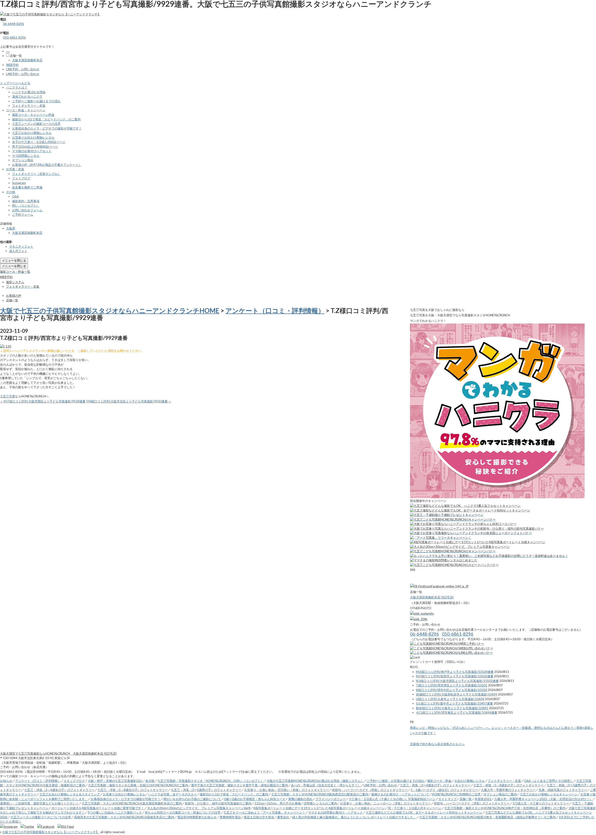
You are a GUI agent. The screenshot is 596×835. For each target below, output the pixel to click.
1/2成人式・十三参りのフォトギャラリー (541, 803)
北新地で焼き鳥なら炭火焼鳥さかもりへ (437, 744)
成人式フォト (18, 251)
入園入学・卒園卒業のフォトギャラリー (508, 790)
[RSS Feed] (66, 826)
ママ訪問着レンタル (25, 155)
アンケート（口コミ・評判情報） (275, 310)
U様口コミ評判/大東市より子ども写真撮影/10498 (450, 699)
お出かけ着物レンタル (469, 781)
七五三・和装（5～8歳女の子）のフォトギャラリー (508, 785)
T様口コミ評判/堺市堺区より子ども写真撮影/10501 (451, 685)
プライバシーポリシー (330, 799)
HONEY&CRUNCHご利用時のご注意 (456, 794)
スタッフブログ (74, 781)
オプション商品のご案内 (500, 794)
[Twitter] (28, 826)
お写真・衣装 (15, 169)
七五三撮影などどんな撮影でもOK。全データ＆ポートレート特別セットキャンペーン (424, 812)
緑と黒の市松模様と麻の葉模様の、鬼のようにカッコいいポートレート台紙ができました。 (354, 817)
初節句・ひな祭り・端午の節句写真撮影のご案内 (218, 803)
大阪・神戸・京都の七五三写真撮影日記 (115, 781)
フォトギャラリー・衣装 (28, 105)
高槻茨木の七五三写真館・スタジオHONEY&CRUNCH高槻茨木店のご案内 (124, 817)
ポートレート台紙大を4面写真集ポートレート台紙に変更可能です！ (97, 808)
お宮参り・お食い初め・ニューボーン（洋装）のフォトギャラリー (385, 803)
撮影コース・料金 (439, 781)
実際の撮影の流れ (300, 799)
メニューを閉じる (14, 260)
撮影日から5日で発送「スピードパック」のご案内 (46, 119)
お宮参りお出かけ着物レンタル (33, 137)
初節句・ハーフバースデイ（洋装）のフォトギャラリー (472, 803)
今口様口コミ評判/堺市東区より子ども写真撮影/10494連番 (456, 712)
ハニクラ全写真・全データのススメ (172, 794)
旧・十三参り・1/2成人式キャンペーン (414, 808)
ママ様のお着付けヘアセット (31, 151)
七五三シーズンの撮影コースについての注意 (40, 817)
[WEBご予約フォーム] (447, 643)
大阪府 (10, 228)
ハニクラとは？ (16, 87)
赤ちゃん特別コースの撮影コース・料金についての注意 (182, 812)
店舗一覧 (16, 56)
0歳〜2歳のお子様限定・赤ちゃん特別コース (254, 799)
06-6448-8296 (13, 24)
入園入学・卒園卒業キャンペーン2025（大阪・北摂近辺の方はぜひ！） (543, 799)
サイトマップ (447, 799)
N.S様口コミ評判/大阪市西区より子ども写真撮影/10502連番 (457, 681)
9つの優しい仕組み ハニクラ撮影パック (115, 812)
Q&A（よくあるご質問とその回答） (548, 781)
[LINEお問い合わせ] (451, 652)
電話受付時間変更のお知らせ (197, 817)
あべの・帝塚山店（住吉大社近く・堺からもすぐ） (326, 785)
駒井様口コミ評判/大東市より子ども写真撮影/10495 (452, 708)
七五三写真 (7, 396)
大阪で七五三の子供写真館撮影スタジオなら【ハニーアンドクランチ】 (50, 832)
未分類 (149, 781)
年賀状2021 (483, 799)
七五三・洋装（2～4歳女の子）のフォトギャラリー (59, 790)
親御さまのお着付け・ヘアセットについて (400, 794)
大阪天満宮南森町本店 (27, 60)
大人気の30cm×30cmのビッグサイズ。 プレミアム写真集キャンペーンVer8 (198, 808)
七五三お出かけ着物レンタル (31, 133)
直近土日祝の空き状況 (259, 817)
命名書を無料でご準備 (27, 187)
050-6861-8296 (14, 37)
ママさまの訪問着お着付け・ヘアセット (335, 812)
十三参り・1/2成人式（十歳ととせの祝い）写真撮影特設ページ (392, 799)
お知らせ (6, 781)
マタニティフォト (21, 246)
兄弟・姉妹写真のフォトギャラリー (562, 790)
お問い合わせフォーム (27, 210)
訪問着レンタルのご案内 (320, 803)
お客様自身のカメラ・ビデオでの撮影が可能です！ (47, 128)
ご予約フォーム (22, 214)
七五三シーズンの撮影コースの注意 (36, 124)
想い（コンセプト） (25, 205)
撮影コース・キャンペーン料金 (33, 114)
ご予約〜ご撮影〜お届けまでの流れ (36, 101)
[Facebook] (47, 826)
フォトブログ (21, 178)
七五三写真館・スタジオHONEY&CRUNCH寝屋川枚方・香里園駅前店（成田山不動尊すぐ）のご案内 (487, 817)
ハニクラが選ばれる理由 (28, 92)
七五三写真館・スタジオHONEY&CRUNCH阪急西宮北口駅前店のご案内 (319, 794)
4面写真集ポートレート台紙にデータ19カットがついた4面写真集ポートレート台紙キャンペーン (319, 808)
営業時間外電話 (230, 817)
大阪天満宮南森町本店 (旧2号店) (432, 597)
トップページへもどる (15, 83)
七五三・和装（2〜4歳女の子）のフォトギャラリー (435, 785)
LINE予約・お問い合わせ (22, 69)
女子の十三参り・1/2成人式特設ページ (38, 142)
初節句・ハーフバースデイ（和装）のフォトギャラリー (370, 790)
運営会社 (283, 817)
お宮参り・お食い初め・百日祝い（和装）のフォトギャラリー (286, 790)
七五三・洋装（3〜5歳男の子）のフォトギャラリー (206, 790)
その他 (10, 192)
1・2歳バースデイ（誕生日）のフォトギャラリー (444, 790)
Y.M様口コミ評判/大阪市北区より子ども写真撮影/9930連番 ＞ (128, 401)
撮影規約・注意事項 (25, 201)
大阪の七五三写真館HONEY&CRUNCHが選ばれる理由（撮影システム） (315, 781)
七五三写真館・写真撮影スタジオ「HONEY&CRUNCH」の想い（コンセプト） (210, 781)
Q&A (15, 196)
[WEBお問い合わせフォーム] (451, 648)
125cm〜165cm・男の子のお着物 (277, 803)
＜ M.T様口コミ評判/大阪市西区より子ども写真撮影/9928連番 (42, 401)
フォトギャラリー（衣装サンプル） (36, 174)
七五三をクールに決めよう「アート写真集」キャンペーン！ (264, 812)
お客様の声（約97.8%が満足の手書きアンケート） (46, 165)
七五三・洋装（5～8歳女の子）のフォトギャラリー (133, 790)
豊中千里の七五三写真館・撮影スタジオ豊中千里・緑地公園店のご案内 (239, 785)
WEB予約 (12, 65)
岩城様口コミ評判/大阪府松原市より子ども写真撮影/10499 (456, 694)
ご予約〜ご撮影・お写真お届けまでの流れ (395, 781)
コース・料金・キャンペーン (25, 110)
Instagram (19, 183)
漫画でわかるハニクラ (27, 96)
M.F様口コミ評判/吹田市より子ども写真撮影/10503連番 (454, 676)
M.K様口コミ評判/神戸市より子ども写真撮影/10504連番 (455, 672)
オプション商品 (22, 160)
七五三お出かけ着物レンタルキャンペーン (548, 794)
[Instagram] (10, 826)
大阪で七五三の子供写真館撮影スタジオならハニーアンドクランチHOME (109, 310)
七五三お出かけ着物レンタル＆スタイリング (69, 794)
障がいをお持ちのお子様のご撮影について (192, 799)
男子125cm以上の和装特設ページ (35, 146)
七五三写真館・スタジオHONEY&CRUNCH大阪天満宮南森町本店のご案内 (132, 803)
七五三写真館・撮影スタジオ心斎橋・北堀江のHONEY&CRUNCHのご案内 (138, 785)
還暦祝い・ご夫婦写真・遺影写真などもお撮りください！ (39, 803)
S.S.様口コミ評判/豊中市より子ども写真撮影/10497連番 (454, 703)
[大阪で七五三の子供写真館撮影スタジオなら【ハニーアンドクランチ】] (50, 14)
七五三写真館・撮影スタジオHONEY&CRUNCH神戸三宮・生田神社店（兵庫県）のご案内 (505, 808)
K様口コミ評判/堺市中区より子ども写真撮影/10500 (451, 690)
